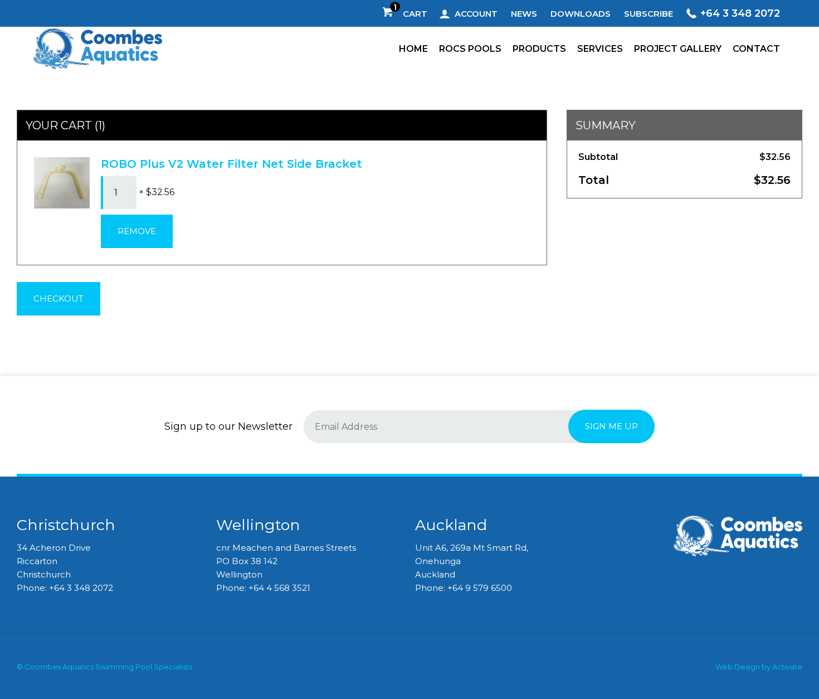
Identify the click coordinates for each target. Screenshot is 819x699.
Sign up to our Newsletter (228, 426)
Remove (137, 231)
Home (413, 48)
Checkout (58, 298)
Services (600, 48)
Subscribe (648, 13)
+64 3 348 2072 (740, 13)
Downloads (580, 13)
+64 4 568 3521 (279, 587)
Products (539, 48)
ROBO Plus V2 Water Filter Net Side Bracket (231, 164)
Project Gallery (678, 48)
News (524, 13)
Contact (756, 48)
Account (476, 13)
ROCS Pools (470, 48)
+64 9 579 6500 (479, 587)
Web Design (737, 666)
